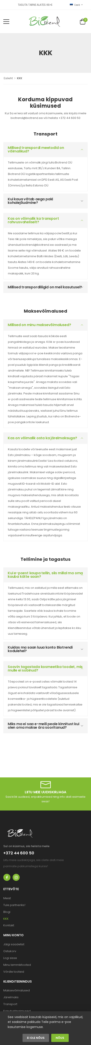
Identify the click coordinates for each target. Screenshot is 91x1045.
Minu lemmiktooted (17, 965)
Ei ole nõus (36, 1038)
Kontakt (8, 925)
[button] (6, 21)
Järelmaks (11, 997)
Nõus (60, 1038)
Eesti (77, 5)
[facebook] (6, 877)
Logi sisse (10, 958)
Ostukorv (9, 951)
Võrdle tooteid (13, 972)
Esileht (8, 78)
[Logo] (44, 21)
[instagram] (16, 877)
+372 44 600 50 (18, 853)
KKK (6, 919)
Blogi (6, 912)
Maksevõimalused (16, 990)
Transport (10, 1004)
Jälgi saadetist (13, 944)
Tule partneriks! (14, 905)
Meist (7, 898)
